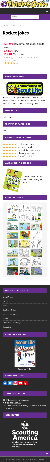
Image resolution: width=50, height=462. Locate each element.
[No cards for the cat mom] (24, 271)
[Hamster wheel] (24, 208)
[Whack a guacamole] (24, 235)
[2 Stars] (8, 63)
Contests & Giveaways (12, 322)
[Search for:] (25, 16)
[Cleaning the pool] (12, 217)
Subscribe (7, 327)
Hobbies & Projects (10, 314)
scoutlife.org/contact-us (16, 400)
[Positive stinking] (24, 253)
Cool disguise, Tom (26, 144)
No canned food (25, 147)
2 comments (11, 60)
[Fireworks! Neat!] (36, 271)
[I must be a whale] (12, 235)
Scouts (5, 318)
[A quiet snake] (12, 253)
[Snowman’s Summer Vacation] (24, 217)
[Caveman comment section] (24, 262)
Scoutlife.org (8, 297)
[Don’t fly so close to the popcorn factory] (36, 226)
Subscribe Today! (25, 369)
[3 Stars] (11, 63)
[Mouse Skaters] (36, 262)
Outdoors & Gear (10, 310)
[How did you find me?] (12, 244)
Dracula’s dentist (25, 156)
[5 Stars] (17, 63)
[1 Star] (5, 63)
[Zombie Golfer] (24, 226)
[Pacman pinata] (12, 208)
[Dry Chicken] (24, 244)
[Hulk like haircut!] (36, 253)
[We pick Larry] (36, 217)
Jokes (5, 305)
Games (6, 301)
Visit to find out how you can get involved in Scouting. (24, 444)
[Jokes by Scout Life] (25, 6)
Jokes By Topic (12, 110)
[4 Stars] (14, 63)
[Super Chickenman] (12, 271)
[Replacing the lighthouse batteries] (36, 235)
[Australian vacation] (36, 208)
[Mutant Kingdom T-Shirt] (36, 244)
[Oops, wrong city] (12, 226)
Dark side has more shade (29, 150)
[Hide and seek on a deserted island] (12, 262)
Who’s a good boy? (26, 153)
